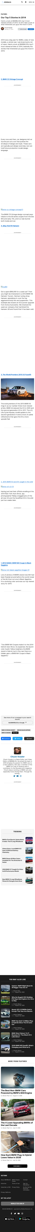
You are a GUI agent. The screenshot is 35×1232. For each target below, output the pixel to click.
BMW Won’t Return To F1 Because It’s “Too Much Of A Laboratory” (22, 1035)
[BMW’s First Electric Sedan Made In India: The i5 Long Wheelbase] (29, 838)
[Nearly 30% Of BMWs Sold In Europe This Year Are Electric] (5, 1009)
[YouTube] (17, 776)
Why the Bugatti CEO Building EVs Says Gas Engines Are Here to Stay (23, 999)
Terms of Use (16, 1183)
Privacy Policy (16, 1187)
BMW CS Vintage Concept (8, 730)
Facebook (7, 738)
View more (16, 1166)
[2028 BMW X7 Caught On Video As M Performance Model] (29, 868)
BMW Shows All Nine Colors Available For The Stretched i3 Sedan (12, 860)
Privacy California (5, 1192)
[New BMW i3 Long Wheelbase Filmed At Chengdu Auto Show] (29, 877)
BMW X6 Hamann (6, 732)
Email (30, 738)
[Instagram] (21, 776)
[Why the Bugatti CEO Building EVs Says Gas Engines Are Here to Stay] (5, 997)
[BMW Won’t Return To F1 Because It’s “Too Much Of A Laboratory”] (5, 1033)
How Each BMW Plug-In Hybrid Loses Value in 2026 (16, 1156)
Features (4, 14)
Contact (25, 1179)
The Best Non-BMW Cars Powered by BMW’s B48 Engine (16, 1091)
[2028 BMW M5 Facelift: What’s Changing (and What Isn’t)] (5, 1045)
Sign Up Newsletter (26, 1184)
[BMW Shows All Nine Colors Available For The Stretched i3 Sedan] (29, 858)
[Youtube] (19, 1214)
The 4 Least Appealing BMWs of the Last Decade (17, 1123)
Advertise (3, 1183)
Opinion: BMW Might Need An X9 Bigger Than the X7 (22, 986)
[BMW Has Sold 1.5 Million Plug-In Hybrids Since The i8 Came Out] (5, 1021)
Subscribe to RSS (5, 1187)
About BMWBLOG (6, 1179)
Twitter (18, 738)
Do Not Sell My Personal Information (27, 1188)
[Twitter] (14, 776)
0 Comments (30, 29)
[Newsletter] (25, 2)
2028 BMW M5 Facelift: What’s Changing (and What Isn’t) (22, 1046)
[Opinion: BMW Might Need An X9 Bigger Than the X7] (5, 986)
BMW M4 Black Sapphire (23, 730)
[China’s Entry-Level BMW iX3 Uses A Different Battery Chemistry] (29, 848)
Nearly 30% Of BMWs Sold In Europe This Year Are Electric (22, 1010)
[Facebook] (12, 1214)
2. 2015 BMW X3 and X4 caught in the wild (17, 482)
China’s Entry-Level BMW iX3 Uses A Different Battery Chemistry (11, 850)
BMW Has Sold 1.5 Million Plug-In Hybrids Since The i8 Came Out (22, 1022)
